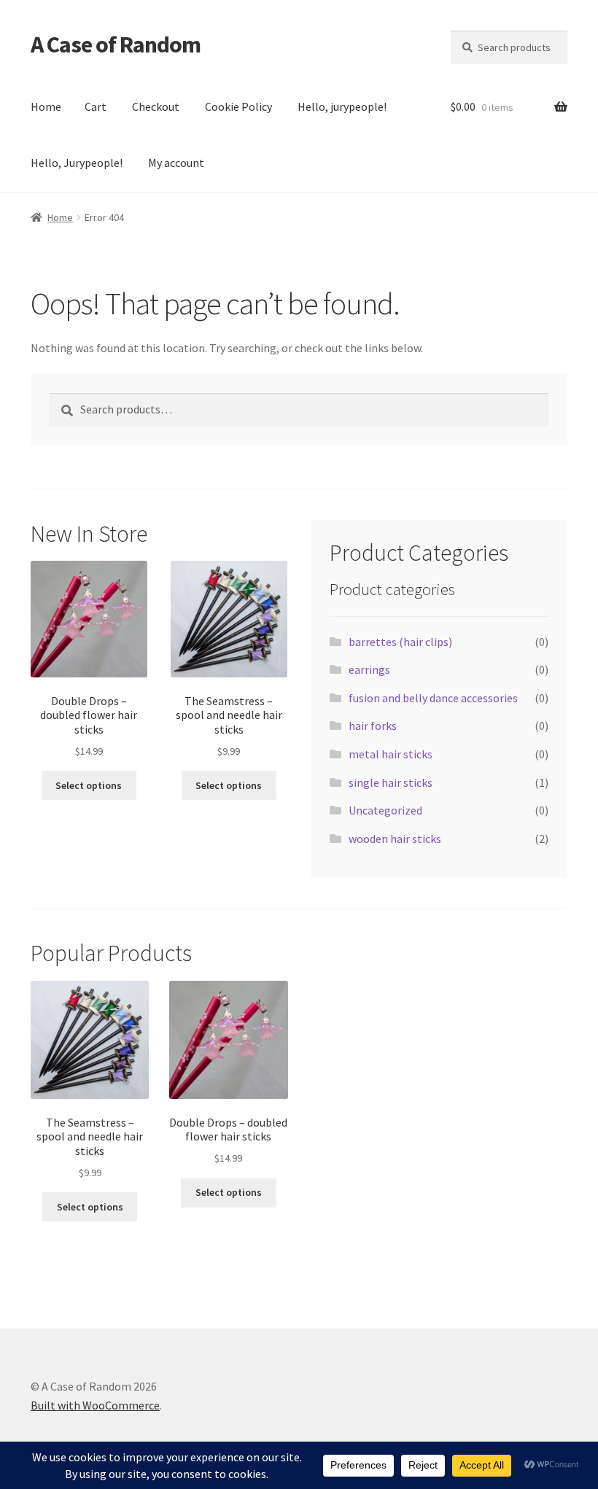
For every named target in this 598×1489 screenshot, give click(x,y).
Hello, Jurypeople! (77, 162)
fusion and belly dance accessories (433, 698)
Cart (95, 106)
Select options (88, 785)
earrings (369, 669)
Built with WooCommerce (95, 1405)
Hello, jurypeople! (342, 106)
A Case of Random (116, 44)
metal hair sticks (390, 754)
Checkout (155, 106)
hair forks (373, 725)
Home (46, 106)
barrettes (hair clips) (400, 641)
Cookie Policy (238, 106)
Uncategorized (385, 810)
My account (176, 162)
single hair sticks (390, 782)
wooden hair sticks (395, 838)
